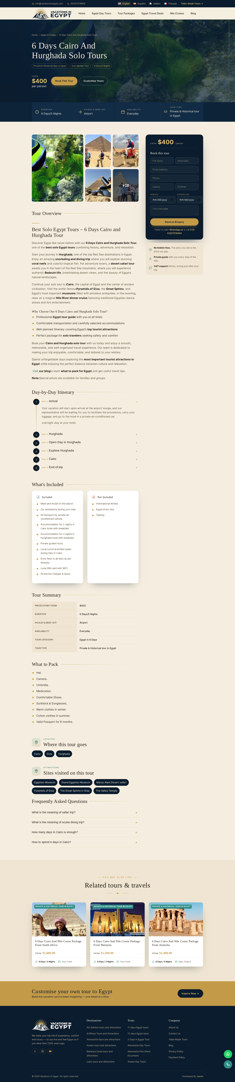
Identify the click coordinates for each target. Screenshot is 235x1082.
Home (81, 13)
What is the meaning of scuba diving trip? (58, 822)
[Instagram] (42, 1051)
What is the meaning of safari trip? (53, 812)
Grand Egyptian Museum (75, 782)
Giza (49, 753)
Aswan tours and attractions (101, 1045)
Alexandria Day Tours (139, 1045)
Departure (183, 194)
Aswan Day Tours (137, 1061)
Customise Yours (93, 80)
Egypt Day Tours (101, 13)
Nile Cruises (177, 13)
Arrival (154, 194)
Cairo (37, 753)
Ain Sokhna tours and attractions (104, 1027)
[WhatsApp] (228, 1054)
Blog (193, 13)
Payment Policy (177, 1057)
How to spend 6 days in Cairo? (51, 842)
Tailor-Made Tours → (192, 3)
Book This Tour (64, 80)
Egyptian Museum (44, 782)
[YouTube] (50, 1051)
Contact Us (174, 1033)
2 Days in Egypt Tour (138, 1039)
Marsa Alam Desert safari (111, 782)
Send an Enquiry (174, 222)
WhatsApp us (176, 229)
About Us (173, 1027)
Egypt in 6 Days (48, 35)
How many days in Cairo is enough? (55, 832)
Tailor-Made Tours (178, 1039)
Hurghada (64, 753)
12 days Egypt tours (138, 1033)
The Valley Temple (106, 790)
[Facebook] (35, 1051)
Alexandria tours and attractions (103, 1039)
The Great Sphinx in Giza (75, 790)
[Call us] (228, 1064)
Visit (41, 371)
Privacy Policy (176, 1051)
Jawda (200, 1076)
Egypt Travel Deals (153, 13)
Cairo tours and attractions (100, 1061)
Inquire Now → (190, 993)
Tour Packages (126, 13)
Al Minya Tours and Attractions (103, 1033)
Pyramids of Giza (44, 790)
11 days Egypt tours (138, 1027)
